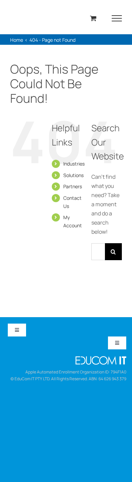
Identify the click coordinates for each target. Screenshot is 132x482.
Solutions (73, 175)
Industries (74, 163)
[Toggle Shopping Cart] (93, 18)
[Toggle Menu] (117, 18)
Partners (72, 186)
